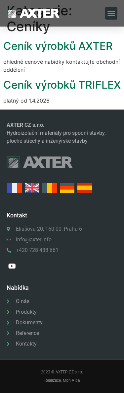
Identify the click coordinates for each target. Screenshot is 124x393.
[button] (111, 13)
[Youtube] (12, 266)
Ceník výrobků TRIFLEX (62, 84)
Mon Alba (71, 380)
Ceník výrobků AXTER (58, 45)
